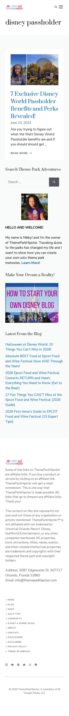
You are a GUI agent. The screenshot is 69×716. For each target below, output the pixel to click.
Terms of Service (19, 651)
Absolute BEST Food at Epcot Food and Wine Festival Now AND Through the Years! (34, 361)
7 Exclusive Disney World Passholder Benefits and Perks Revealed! (34, 105)
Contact (13, 632)
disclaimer (15, 642)
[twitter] (12, 665)
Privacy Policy (17, 646)
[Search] (54, 182)
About (12, 628)
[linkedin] (36, 665)
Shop (11, 609)
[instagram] (6, 665)
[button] (56, 7)
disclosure (15, 637)
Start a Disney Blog (21, 623)
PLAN (11, 604)
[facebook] (30, 665)
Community (15, 618)
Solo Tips (14, 614)
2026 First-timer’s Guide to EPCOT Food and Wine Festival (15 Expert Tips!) (31, 416)
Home (11, 600)
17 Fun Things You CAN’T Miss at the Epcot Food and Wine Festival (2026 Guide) (33, 400)
